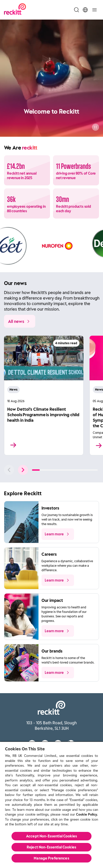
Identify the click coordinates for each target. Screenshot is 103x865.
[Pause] (95, 127)
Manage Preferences (51, 858)
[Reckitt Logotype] (15, 9)
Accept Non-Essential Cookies (51, 836)
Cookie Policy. (87, 814)
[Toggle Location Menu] (85, 10)
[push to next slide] (23, 470)
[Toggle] (94, 10)
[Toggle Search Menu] (76, 10)
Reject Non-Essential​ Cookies (51, 847)
